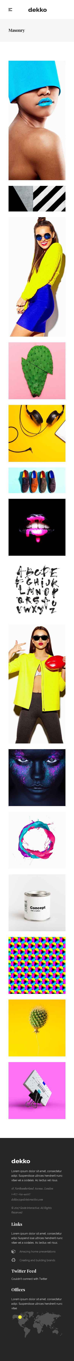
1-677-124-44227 (21, 1194)
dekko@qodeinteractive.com (27, 1199)
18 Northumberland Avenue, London (32, 1188)
